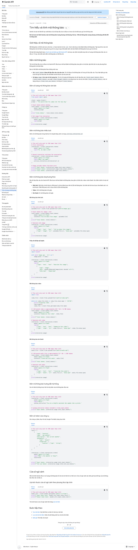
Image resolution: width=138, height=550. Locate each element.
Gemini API (38, 23)
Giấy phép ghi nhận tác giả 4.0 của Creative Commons (69, 534)
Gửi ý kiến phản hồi (69, 528)
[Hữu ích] (68, 525)
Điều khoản (26, 546)
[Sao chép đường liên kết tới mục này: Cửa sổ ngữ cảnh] (45, 472)
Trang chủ (32, 23)
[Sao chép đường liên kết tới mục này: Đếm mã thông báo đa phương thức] (57, 177)
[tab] (33, 90)
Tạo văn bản (36, 512)
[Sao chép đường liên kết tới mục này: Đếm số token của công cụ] (50, 416)
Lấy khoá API (107, 2)
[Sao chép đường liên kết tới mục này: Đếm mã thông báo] (47, 60)
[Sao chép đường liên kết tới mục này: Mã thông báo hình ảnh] (44, 198)
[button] (9, 57)
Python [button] (33, 90)
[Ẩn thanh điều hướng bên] (19, 547)
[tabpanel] (69, 109)
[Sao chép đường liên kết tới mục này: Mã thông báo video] (42, 284)
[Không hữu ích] (70, 525)
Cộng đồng (125, 2)
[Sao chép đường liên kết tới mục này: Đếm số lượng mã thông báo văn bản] (57, 86)
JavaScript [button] (41, 90)
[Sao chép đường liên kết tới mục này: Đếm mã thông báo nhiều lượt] (52, 131)
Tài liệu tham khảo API (14, 6)
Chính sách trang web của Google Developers (58, 536)
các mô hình (56, 502)
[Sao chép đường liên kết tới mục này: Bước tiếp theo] (44, 508)
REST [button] (47, 90)
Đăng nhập (133, 2)
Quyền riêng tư (34, 546)
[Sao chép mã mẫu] (107, 93)
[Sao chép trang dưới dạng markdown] (66, 27)
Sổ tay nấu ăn (116, 2)
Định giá (35, 518)
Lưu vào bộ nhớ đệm (38, 515)
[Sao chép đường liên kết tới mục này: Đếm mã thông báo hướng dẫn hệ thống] (60, 384)
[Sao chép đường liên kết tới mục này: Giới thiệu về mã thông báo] (54, 43)
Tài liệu (4, 6)
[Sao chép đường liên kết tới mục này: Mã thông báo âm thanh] (45, 339)
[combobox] (77, 1)
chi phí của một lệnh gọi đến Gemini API (56, 52)
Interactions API (40, 12)
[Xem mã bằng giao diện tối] (104, 93)
